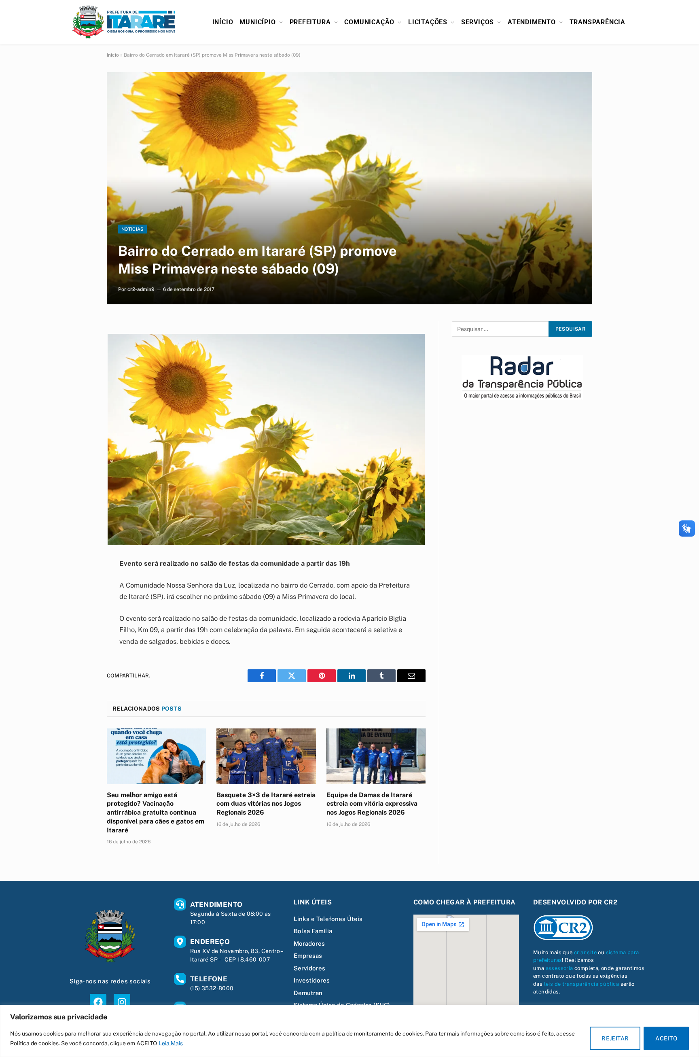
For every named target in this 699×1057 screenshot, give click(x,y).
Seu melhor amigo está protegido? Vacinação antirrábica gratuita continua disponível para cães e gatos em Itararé (155, 812)
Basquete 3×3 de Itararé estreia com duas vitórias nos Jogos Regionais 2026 (266, 804)
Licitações (427, 22)
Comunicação (369, 22)
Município (257, 22)
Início (222, 22)
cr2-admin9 (141, 289)
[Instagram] (122, 1002)
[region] (349, 1031)
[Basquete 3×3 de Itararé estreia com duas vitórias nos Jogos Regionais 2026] (266, 756)
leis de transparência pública (581, 984)
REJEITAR (615, 1038)
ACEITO (666, 1038)
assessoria (559, 968)
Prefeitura (310, 22)
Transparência (597, 22)
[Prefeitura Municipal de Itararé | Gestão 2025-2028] (123, 22)
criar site (585, 952)
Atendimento (532, 22)
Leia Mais (171, 1043)
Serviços (477, 22)
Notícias (132, 229)
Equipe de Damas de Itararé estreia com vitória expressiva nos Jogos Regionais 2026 (371, 804)
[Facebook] (98, 1002)
